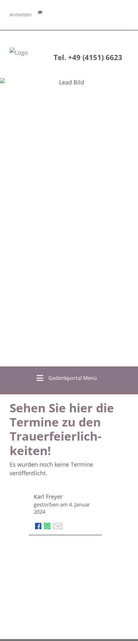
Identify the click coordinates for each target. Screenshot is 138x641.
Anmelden (21, 15)
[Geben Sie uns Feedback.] (40, 15)
